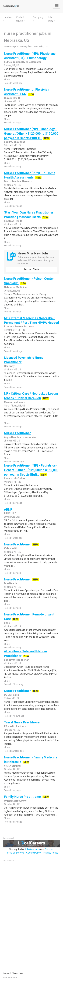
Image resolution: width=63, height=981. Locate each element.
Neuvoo (49, 849)
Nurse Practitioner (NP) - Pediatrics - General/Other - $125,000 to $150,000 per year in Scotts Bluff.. (31, 470)
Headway (9, 366)
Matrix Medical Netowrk (18, 181)
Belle (7, 623)
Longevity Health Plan (16, 659)
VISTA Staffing (12, 765)
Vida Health (10, 548)
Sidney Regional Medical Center (22, 62)
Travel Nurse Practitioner (22, 722)
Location (7, 17)
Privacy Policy (50, 852)
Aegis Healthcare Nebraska (20, 437)
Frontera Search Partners (19, 326)
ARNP (8, 509)
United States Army (15, 800)
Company (38, 17)
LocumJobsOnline (14, 142)
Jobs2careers (32, 849)
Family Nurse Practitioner (22, 796)
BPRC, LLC (10, 513)
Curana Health (12, 98)
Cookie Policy (33, 852)
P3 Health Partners (15, 726)
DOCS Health (11, 694)
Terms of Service (14, 852)
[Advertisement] (29, 915)
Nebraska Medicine (15, 287)
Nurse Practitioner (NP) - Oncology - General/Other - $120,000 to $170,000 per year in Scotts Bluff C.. (31, 133)
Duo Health (10, 583)
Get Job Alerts (31, 269)
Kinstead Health (13, 221)
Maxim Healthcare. (15, 402)
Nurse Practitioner (17, 433)
